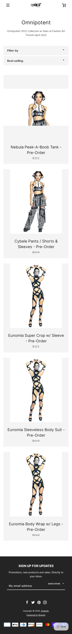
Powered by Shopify (36, 615)
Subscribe (54, 584)
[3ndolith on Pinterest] (39, 602)
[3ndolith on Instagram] (45, 602)
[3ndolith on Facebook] (27, 602)
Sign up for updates (36, 566)
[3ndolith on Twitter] (33, 602)
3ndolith (45, 611)
